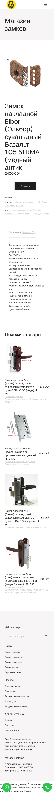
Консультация (12, 730)
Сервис (8, 720)
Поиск (46, 636)
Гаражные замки (13, 672)
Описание (15, 232)
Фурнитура (10, 701)
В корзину (25, 186)
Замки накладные (14, 657)
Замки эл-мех (12, 667)
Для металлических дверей (27, 202)
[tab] (15, 232)
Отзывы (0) (29, 232)
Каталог (19, 205)
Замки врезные (39, 399)
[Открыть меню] (45, 4)
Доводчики (10, 691)
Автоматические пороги (17, 696)
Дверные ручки (12, 686)
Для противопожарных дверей (20, 461)
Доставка (9, 725)
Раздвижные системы (16, 706)
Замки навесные (13, 662)
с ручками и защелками (25, 592)
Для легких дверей (14, 396)
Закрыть (28, 791)
